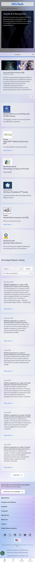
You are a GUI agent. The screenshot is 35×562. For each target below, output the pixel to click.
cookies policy (29, 544)
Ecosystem (4, 511)
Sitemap (16, 552)
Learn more (17, 295)
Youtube (25, 535)
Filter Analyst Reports (12, 273)
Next (32, 96)
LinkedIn (15, 535)
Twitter (10, 535)
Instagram (20, 535)
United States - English (17, 540)
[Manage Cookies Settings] (2, 553)
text (17, 141)
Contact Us (9, 550)
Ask (13, 560)
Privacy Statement (23, 550)
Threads (30, 535)
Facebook (5, 535)
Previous (29, 96)
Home (2, 8)
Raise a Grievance (23, 552)
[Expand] (33, 54)
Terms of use (10, 552)
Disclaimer (15, 550)
